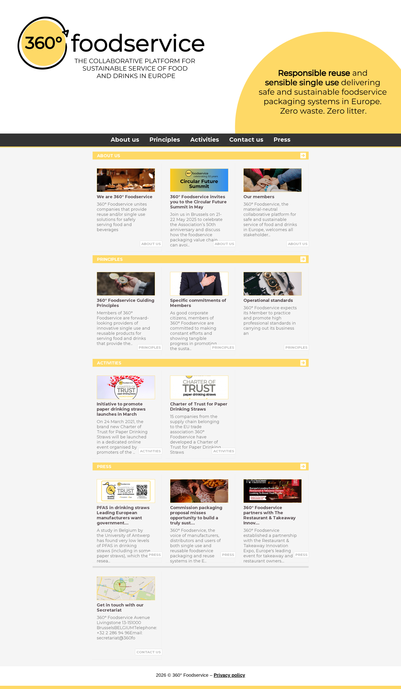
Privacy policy (229, 675)
